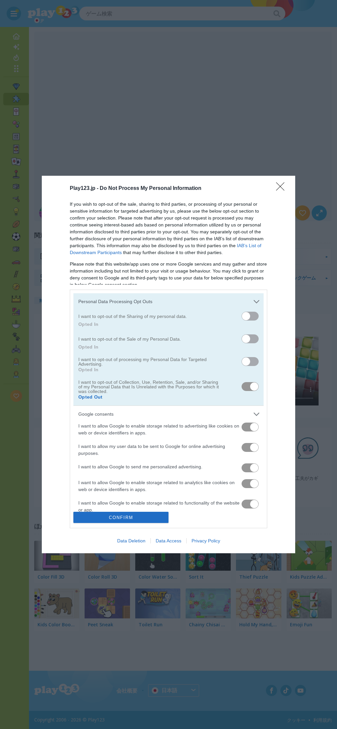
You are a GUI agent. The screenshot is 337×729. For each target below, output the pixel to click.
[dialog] (168, 365)
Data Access (168, 540)
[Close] (282, 188)
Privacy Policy (206, 540)
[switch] (250, 316)
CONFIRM (121, 517)
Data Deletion (131, 540)
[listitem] (168, 301)
